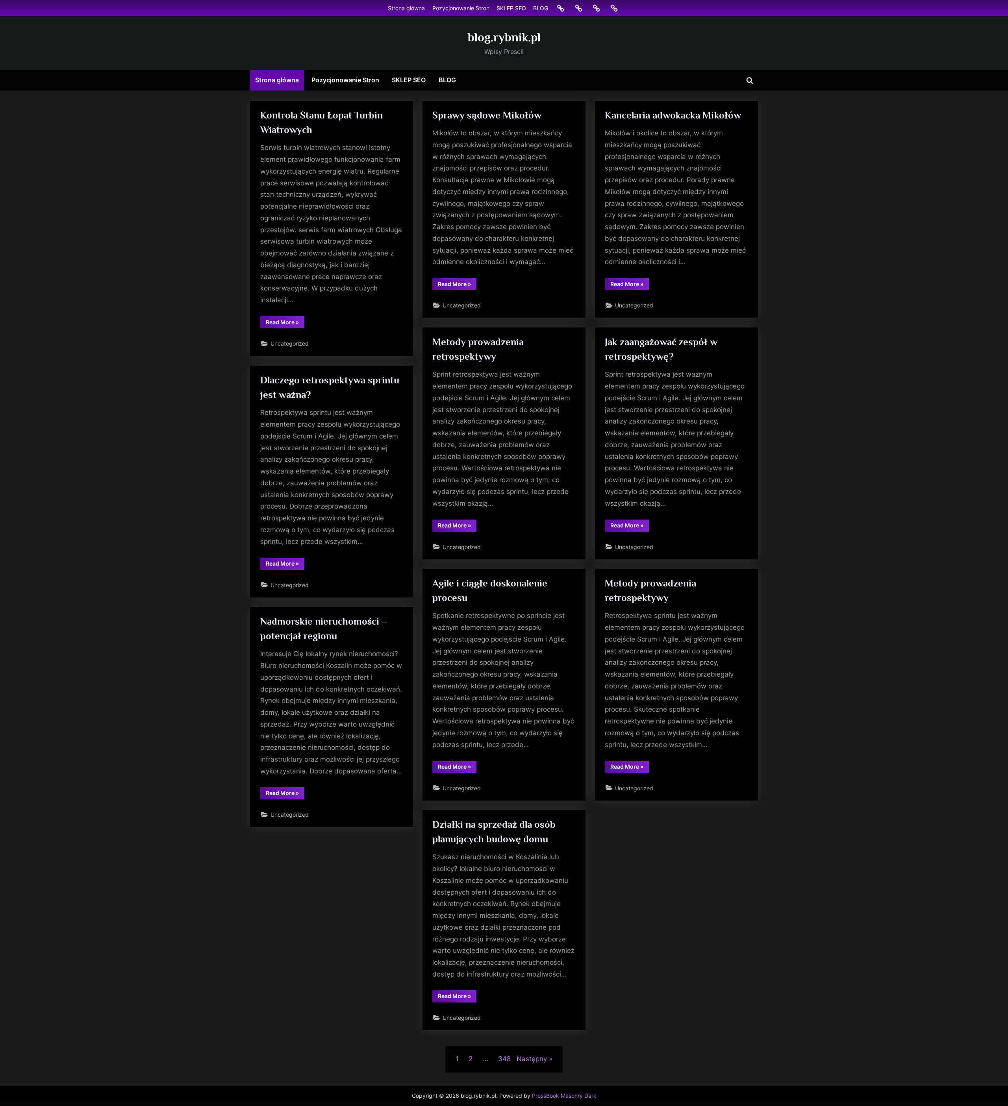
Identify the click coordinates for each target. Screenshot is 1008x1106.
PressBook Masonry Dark (564, 1096)
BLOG (540, 8)
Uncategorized (290, 343)
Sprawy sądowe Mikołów (486, 115)
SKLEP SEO (511, 8)
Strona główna (406, 8)
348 (504, 1059)
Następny (532, 1059)
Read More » (285, 323)
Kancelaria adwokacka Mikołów (673, 115)
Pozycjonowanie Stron (460, 8)
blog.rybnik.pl (504, 37)
